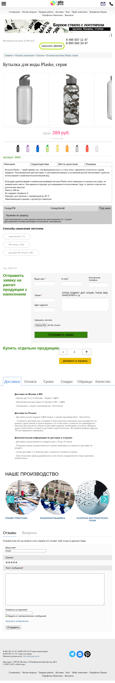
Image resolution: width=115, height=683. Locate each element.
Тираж (37, 295)
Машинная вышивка (48, 518)
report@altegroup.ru (31, 656)
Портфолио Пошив (98, 12)
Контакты (69, 15)
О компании (14, 12)
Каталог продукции (24, 55)
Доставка (59, 12)
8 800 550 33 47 (77, 43)
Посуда (40, 55)
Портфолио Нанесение (52, 15)
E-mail (65, 279)
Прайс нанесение (79, 12)
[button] (104, 499)
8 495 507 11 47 (77, 39)
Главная (8, 55)
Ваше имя (39, 279)
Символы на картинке (17, 609)
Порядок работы (46, 12)
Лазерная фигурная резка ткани (88, 519)
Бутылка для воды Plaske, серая (62, 55)
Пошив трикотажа (12, 518)
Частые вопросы (29, 12)
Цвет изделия (41, 305)
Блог (68, 12)
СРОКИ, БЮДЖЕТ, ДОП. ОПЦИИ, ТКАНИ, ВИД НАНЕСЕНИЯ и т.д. (84, 294)
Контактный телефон (94, 278)
